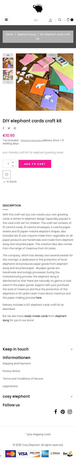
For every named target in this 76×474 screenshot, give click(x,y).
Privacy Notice (11, 371)
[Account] (52, 20)
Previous (8, 82)
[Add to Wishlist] (7, 174)
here (39, 297)
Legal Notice (10, 386)
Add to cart (35, 164)
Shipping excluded (32, 140)
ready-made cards (36, 316)
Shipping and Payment (17, 363)
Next (8, 55)
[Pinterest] (15, 128)
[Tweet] (9, 128)
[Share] (3, 128)
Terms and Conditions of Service (23, 378)
